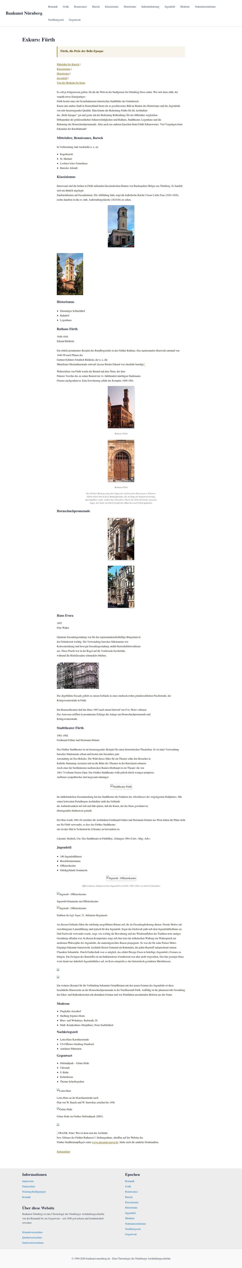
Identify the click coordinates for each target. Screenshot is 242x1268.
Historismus (130, 6)
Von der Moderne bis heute (71, 82)
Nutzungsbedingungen (34, 1191)
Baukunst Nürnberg (24, 13)
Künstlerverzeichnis (32, 1232)
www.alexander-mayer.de (105, 1142)
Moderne (185, 6)
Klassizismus (112, 6)
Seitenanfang (63, 1151)
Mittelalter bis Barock (68, 64)
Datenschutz (28, 1186)
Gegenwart (75, 19)
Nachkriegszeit (56, 19)
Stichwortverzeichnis (33, 1242)
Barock (96, 6)
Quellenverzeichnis (32, 1237)
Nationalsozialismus (205, 6)
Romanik (53, 6)
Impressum (28, 1181)
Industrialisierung (150, 6)
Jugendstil (170, 6)
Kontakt (26, 1197)
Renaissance (80, 6)
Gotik (66, 6)
